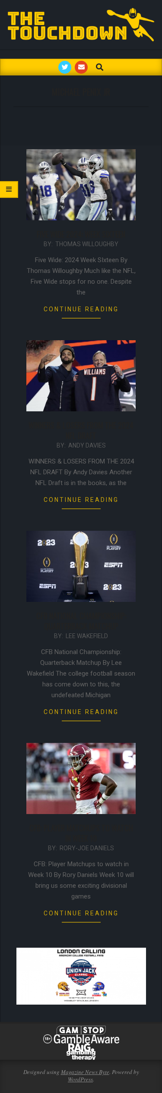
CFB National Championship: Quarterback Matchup (81, 621)
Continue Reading (81, 309)
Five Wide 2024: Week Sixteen (81, 234)
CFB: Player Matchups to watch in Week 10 (81, 833)
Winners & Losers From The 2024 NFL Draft (81, 430)
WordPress (80, 1079)
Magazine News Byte (85, 1072)
